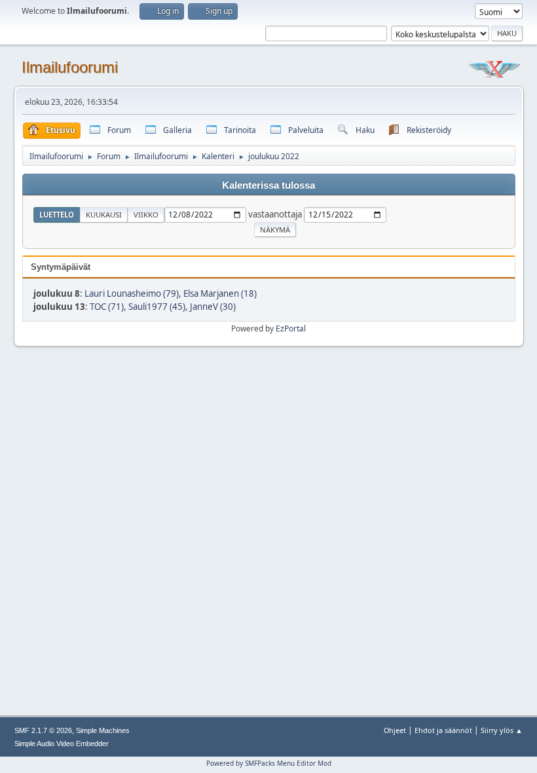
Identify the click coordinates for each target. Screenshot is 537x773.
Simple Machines (103, 730)
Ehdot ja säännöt (443, 730)
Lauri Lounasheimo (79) (131, 293)
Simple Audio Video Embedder (61, 743)
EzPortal (291, 328)
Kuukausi (104, 214)
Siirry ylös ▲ (502, 730)
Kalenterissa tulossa (268, 185)
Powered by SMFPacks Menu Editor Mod (268, 763)
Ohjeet (395, 730)
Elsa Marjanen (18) (220, 293)
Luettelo (56, 214)
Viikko (146, 214)
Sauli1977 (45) (156, 306)
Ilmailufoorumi (70, 67)
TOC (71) (107, 306)
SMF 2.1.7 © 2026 (43, 730)
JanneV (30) (213, 306)
